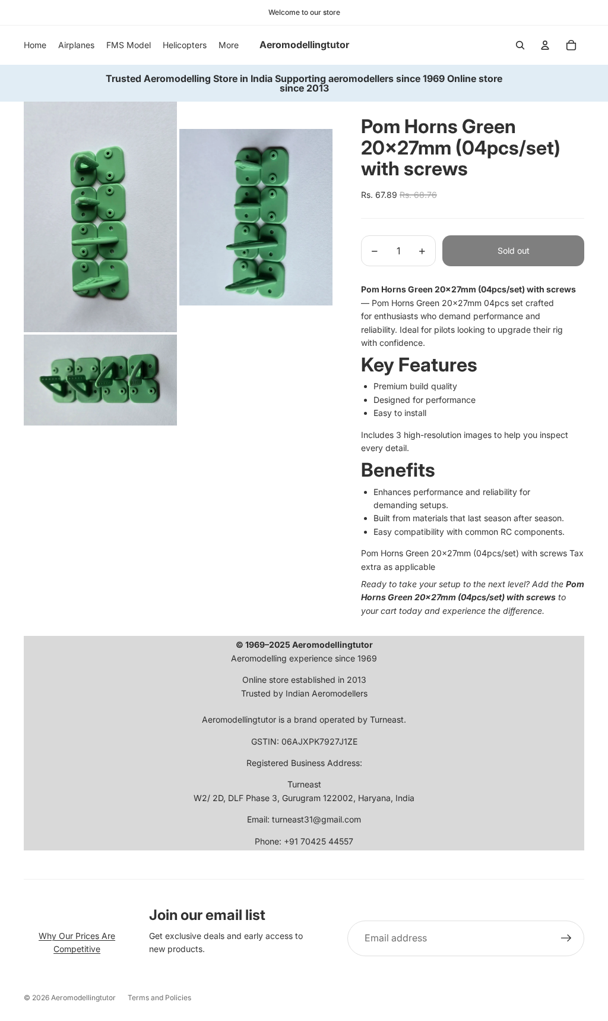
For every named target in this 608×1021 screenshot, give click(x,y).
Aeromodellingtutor (83, 997)
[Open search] (520, 45)
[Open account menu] (545, 45)
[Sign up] (566, 938)
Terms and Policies (159, 997)
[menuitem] (229, 45)
